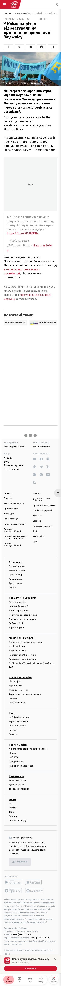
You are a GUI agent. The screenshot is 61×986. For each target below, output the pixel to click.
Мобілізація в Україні (22, 638)
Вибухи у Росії (16, 623)
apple (34, 882)
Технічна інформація (43, 511)
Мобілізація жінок (18, 650)
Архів (35, 531)
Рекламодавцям (11, 519)
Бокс (11, 803)
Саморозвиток (16, 761)
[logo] (14, 4)
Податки (13, 698)
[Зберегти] (52, 47)
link (34, 459)
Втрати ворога (16, 627)
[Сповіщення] (57, 4)
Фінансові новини (18, 690)
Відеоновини (15, 579)
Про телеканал (11, 509)
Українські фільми (18, 721)
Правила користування (15, 524)
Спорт (12, 799)
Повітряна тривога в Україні (23, 615)
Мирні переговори (18, 610)
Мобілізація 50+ (17, 646)
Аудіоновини (15, 583)
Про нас (8, 493)
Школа (12, 753)
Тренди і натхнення (19, 789)
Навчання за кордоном (21, 766)
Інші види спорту (17, 820)
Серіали (13, 734)
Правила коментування (44, 505)
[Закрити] (55, 959)
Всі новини (15, 562)
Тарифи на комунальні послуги (25, 694)
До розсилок (20, 862)
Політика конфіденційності (12, 530)
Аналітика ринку (17, 780)
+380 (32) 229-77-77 (22, 934)
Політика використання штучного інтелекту (15, 537)
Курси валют (15, 686)
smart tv (13, 890)
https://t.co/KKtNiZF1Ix (22, 233)
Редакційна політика (14, 503)
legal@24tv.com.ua (40, 938)
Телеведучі (9, 514)
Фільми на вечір (17, 726)
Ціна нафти (15, 681)
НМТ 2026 (13, 757)
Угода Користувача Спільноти (42, 499)
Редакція (8, 498)
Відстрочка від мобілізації (22, 659)
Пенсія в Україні (17, 702)
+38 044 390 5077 (41, 446)
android (13, 882)
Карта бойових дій (18, 606)
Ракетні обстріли (17, 602)
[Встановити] (30, 964)
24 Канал (8, 13)
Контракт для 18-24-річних (22, 655)
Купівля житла (16, 784)
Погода (12, 587)
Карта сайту (38, 536)
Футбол (13, 807)
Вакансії (37, 521)
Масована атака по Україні (22, 619)
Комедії (13, 730)
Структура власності (42, 526)
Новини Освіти (18, 744)
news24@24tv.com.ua (15, 446)
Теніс (11, 812)
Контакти (37, 516)
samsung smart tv (34, 890)
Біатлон (13, 816)
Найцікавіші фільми (19, 717)
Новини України (23, 13)
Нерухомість (16, 776)
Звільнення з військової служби (25, 642)
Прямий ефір (16, 575)
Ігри (35, 542)
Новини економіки (20, 677)
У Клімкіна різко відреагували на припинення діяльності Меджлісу (45, 13)
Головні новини (17, 566)
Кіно (11, 713)
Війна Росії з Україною (22, 598)
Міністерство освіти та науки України (28, 749)
